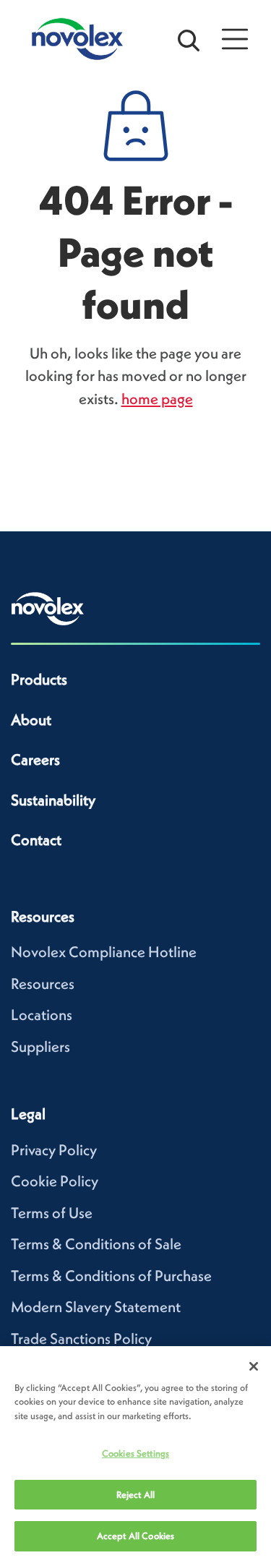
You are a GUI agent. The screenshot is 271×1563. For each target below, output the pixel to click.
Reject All (135, 1495)
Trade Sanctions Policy (81, 1338)
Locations (41, 1014)
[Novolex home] (48, 608)
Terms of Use (52, 1212)
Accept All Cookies (135, 1536)
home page (157, 398)
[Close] (254, 1366)
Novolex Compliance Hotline (104, 952)
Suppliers (40, 1046)
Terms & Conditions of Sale (96, 1244)
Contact (36, 839)
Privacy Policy (54, 1150)
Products (39, 679)
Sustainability (53, 800)
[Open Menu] (235, 39)
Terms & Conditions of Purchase (111, 1275)
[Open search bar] (189, 39)
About (31, 719)
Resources (42, 983)
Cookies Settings (135, 1453)
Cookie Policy (54, 1181)
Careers (35, 759)
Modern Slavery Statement (96, 1306)
